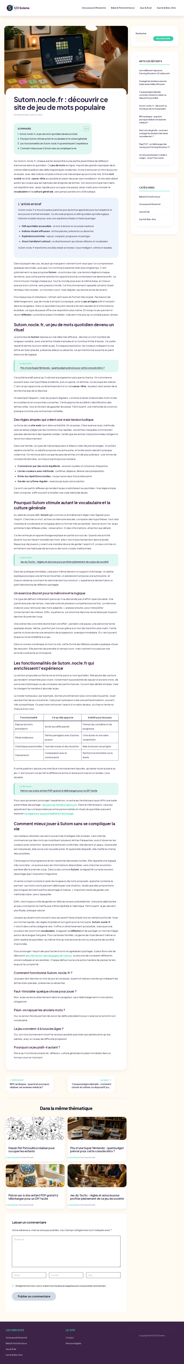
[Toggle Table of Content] (85, 128)
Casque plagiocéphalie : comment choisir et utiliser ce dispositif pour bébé (152, 95)
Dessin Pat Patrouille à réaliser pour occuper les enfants (31, 1149)
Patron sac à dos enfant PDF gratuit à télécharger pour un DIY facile (33, 1196)
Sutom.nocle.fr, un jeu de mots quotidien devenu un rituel (48, 134)
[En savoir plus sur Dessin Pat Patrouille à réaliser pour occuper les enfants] (35, 1128)
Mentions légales (73, 1343)
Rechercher (141, 33)
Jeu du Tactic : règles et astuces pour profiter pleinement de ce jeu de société (97, 1196)
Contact (70, 1337)
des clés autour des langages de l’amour (48, 955)
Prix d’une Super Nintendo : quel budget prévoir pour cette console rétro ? (97, 1149)
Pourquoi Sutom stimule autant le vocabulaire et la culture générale (53, 138)
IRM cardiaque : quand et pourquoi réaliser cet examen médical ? (152, 119)
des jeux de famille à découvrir (59, 804)
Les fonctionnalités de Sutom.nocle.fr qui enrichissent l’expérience (54, 143)
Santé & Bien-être (166, 7)
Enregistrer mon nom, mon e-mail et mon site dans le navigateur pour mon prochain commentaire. (61, 1286)
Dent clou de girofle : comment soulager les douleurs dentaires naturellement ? (153, 133)
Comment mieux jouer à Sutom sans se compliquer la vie (48, 148)
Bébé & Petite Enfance (123, 7)
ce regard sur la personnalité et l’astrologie (48, 813)
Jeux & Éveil (146, 7)
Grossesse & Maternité (94, 7)
